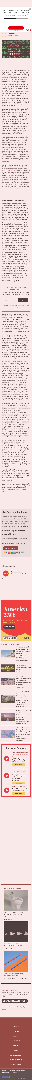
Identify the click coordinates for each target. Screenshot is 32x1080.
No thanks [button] (16, 30)
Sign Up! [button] (16, 28)
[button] (30, 9)
